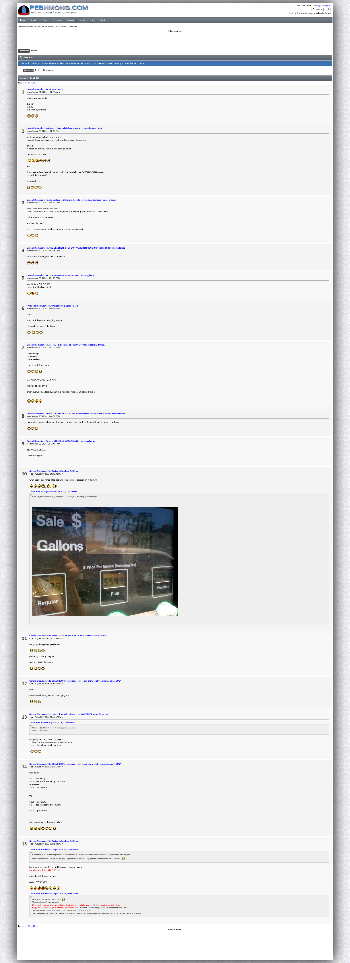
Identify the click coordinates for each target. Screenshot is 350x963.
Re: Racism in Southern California (63, 471)
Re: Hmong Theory (54, 89)
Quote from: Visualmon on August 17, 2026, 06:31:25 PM (54, 894)
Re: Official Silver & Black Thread (63, 306)
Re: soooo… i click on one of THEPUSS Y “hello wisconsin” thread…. (76, 345)
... (32, 83)
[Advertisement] (175, 41)
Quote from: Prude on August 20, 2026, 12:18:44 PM (52, 723)
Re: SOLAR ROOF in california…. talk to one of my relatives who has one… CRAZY (84, 681)
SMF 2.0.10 (160, 952)
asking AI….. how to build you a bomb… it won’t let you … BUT (74, 128)
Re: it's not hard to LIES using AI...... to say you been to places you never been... (81, 200)
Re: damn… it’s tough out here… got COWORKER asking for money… (79, 714)
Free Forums (180, 954)
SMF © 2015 (172, 952)
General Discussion (35, 89)
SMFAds (167, 954)
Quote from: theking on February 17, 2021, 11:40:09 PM (53, 492)
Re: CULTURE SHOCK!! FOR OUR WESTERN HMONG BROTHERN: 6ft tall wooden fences (85, 248)
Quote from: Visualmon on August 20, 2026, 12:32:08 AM (54, 850)
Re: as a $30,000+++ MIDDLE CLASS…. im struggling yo (70, 275)
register (327, 6)
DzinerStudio (179, 957)
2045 (35, 83)
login (319, 6)
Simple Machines (187, 952)
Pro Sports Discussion (36, 306)
